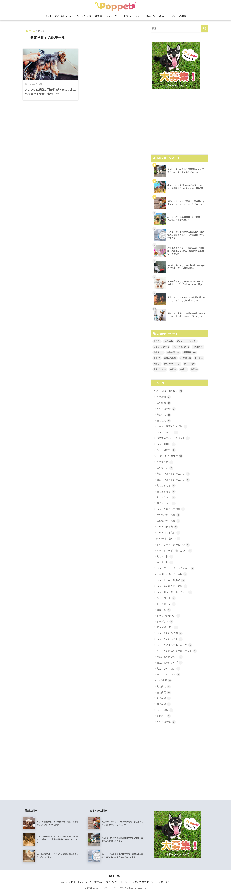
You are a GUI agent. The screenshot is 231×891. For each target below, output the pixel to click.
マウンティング (181, 347)
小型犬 (158, 352)
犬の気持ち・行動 (168, 514)
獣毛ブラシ (160, 369)
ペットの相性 (165, 449)
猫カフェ (163, 609)
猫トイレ (189, 364)
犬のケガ (163, 698)
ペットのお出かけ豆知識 (171, 586)
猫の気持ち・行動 (168, 520)
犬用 (157, 364)
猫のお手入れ (165, 503)
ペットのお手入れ (168, 532)
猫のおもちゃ (165, 491)
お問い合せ (164, 882)
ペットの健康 (179, 16)
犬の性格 (163, 414)
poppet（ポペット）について (76, 882)
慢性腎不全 (189, 352)
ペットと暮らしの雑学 (170, 509)
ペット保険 (164, 710)
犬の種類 (163, 397)
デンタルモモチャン (186, 341)
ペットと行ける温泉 (169, 639)
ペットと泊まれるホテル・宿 (174, 645)
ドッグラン (164, 621)
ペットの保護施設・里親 (171, 426)
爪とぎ (199, 358)
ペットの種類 (165, 444)
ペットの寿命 (165, 408)
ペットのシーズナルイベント (174, 592)
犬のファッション (168, 668)
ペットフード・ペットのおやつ (175, 568)
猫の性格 (163, 420)
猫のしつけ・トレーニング (172, 479)
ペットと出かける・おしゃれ (151, 16)
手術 (157, 358)
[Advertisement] (179, 120)
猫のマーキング (172, 364)
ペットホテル (166, 598)
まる (157, 341)
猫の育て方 (164, 468)
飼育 (194, 369)
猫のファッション (168, 674)
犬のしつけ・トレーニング (173, 473)
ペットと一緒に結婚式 (170, 580)
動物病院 (163, 715)
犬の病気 (163, 686)
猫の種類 (163, 403)
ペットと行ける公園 (169, 633)
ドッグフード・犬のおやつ (173, 544)
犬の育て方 (164, 462)
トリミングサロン (168, 615)
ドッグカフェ (165, 603)
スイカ (168, 341)
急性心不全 (173, 352)
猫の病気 (163, 692)
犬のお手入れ (166, 497)
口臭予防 (198, 347)
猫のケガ (163, 704)
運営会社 (99, 882)
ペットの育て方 (167, 526)
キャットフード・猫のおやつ (174, 550)
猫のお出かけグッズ (169, 662)
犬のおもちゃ (165, 485)
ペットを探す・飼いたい (58, 16)
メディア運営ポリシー (144, 882)
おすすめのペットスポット (172, 438)
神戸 (173, 369)
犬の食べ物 (164, 556)
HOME (117, 876)
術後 (183, 369)
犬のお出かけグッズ (169, 656)
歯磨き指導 (170, 358)
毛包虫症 (185, 358)
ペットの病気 (165, 721)
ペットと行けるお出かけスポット (176, 650)
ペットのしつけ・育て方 (89, 16)
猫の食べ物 (164, 562)
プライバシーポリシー (118, 882)
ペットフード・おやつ (119, 16)
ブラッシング (161, 347)
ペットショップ (167, 432)
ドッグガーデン (166, 627)
